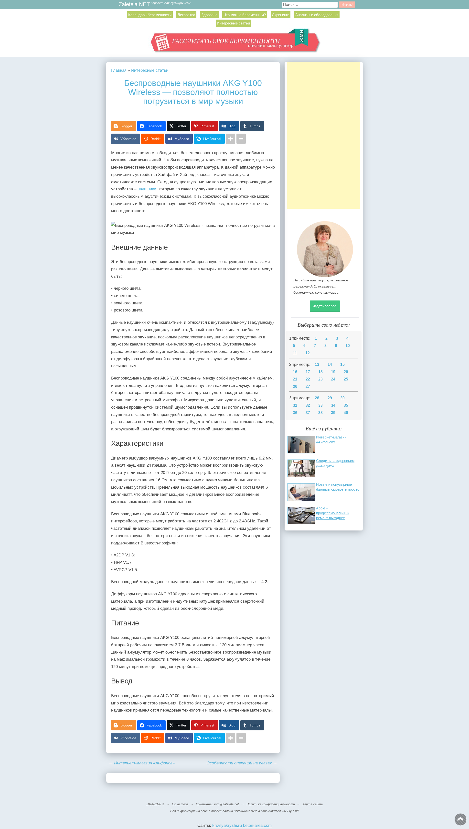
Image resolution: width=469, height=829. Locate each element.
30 (342, 398)
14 (330, 364)
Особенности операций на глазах (241, 763)
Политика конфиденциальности (270, 804)
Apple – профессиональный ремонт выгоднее (332, 513)
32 (308, 405)
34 (333, 405)
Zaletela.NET (134, 4)
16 (295, 372)
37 (308, 413)
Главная (119, 70)
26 (295, 386)
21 (295, 379)
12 (307, 353)
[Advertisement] (323, 135)
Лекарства (186, 15)
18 (320, 372)
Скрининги (280, 15)
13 (317, 364)
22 (308, 379)
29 (330, 398)
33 (320, 405)
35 (346, 405)
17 (308, 372)
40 (346, 413)
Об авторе (180, 804)
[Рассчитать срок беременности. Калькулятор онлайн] (234, 42)
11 (295, 353)
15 (342, 364)
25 (346, 379)
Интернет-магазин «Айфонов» (142, 763)
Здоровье (209, 15)
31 (295, 405)
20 (346, 372)
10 (347, 346)
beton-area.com (257, 825)
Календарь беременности (149, 15)
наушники (147, 189)
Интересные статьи (233, 23)
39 (333, 413)
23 (320, 379)
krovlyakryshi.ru (227, 825)
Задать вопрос (324, 306)
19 (333, 372)
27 (308, 386)
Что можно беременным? (245, 15)
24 (333, 379)
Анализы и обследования (316, 15)
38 (320, 413)
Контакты (204, 804)
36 (295, 413)
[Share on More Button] (230, 139)
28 (317, 398)
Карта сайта (312, 804)
